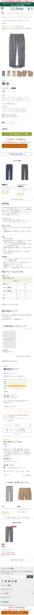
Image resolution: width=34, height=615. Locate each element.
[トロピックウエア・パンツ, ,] (2, 506)
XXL (18, 110)
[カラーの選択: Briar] (7, 83)
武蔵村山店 (5, 350)
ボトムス (13, 17)
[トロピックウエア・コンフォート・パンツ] (9, 534)
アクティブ (19, 17)
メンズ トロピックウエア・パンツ (9, 509)
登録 (30, 576)
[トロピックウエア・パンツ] (9, 494)
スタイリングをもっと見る (23, 356)
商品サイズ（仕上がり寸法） (10, 116)
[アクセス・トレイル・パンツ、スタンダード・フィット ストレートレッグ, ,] (2, 184)
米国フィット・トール (23, 99)
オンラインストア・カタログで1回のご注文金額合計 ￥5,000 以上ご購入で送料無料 (18, 4)
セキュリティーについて (7, 605)
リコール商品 (4, 593)
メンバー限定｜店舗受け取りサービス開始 (16, 134)
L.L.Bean (3, 17)
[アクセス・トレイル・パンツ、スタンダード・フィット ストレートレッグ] (9, 172)
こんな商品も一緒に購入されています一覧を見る (17, 517)
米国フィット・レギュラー (9, 99)
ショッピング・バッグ (15, 146)
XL (13, 110)
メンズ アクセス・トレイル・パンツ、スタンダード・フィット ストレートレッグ (9, 188)
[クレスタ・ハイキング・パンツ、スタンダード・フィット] (24, 172)
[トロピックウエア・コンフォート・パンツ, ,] (2, 546)
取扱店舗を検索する (18, 154)
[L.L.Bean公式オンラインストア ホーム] (17, 8)
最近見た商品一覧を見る (17, 560)
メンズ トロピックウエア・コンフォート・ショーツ (24, 509)
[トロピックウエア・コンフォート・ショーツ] (24, 494)
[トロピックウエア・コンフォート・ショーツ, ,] (18, 506)
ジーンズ (9, 13)
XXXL (23, 110)
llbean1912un (6, 351)
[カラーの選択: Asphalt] (3, 83)
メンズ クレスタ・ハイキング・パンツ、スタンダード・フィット (24, 190)
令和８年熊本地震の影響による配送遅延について (17, 1)
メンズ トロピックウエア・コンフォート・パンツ (9, 549)
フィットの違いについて (8, 103)
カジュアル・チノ (18, 13)
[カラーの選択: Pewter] (3, 91)
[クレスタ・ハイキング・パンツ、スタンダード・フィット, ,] (18, 186)
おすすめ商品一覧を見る (17, 199)
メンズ (8, 17)
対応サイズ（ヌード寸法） (9, 114)
